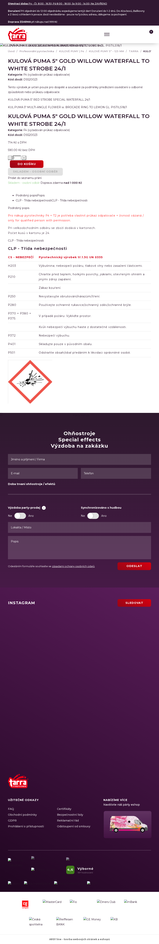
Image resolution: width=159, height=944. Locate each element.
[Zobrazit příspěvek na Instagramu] (43, 630)
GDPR (12, 820)
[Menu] (107, 34)
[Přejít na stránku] (14, 883)
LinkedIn (134, 785)
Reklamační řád (68, 820)
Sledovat (134, 603)
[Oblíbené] (141, 34)
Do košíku (27, 164)
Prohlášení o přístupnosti (26, 826)
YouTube (140, 785)
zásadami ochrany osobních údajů (73, 566)
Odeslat (134, 566)
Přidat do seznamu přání (24, 178)
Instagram (127, 785)
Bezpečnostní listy (70, 814)
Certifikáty (64, 809)
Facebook (120, 785)
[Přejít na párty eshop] (127, 825)
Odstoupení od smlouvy (73, 826)
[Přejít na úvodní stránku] (17, 34)
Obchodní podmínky (22, 814)
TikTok (147, 785)
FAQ (11, 809)
